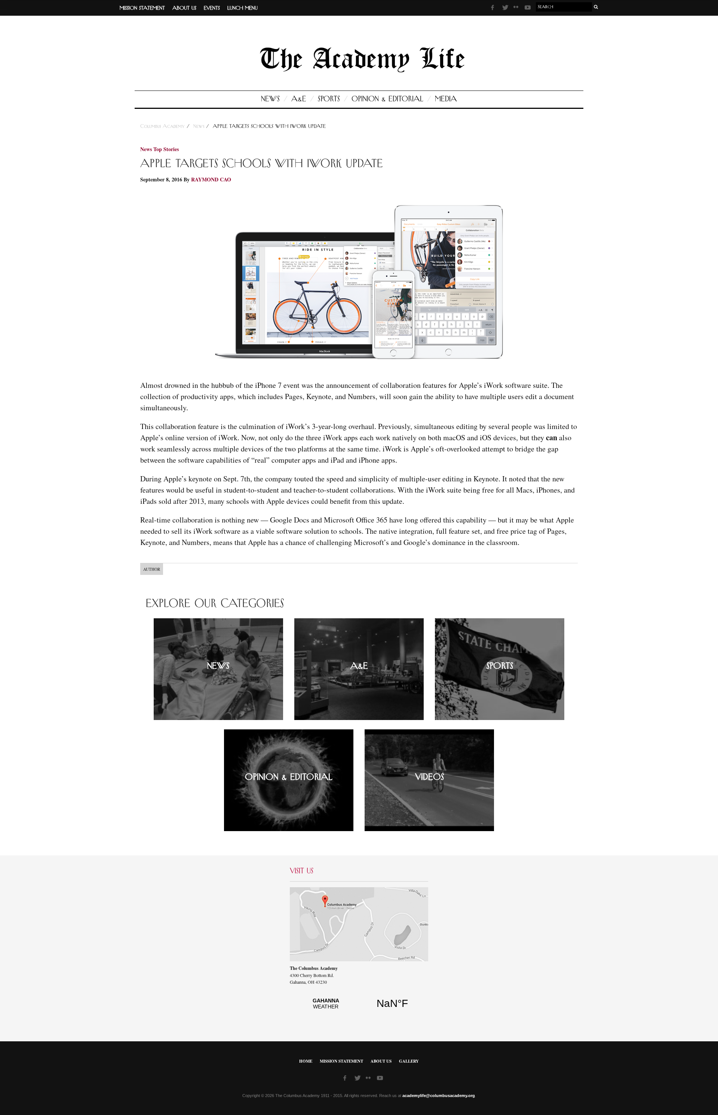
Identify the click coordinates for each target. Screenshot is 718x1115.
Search (596, 7)
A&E (298, 99)
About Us (184, 8)
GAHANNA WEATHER (359, 1007)
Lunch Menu (242, 8)
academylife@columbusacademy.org (438, 1095)
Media (446, 99)
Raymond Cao (211, 179)
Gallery (409, 1061)
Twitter (506, 8)
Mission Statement (142, 8)
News (270, 99)
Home (305, 1061)
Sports (329, 99)
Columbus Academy (163, 126)
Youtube (528, 8)
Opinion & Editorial (387, 99)
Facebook (494, 8)
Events (212, 8)
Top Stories (166, 149)
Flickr (517, 9)
